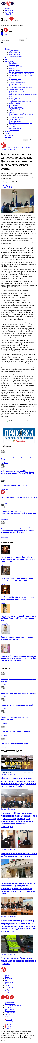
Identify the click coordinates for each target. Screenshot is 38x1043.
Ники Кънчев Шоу (15, 70)
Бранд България (14, 130)
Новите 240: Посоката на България (20, 123)
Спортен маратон (14, 98)
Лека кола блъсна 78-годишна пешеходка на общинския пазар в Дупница (18, 961)
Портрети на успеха (15, 107)
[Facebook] (8, 185)
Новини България (14, 52)
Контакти (8, 1007)
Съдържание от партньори (13, 1005)
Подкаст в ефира (14, 103)
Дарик (8, 147)
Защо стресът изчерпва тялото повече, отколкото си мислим (17, 638)
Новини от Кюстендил (8, 149)
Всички (3, 537)
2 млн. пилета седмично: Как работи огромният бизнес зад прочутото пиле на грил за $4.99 (18, 559)
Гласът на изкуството (16, 117)
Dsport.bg (9, 1020)
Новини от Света (14, 54)
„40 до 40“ (8, 14)
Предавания (9, 10)
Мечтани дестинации (16, 116)
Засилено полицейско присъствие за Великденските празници (19, 854)
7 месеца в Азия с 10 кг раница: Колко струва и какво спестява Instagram (17, 579)
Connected (12, 126)
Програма (8, 59)
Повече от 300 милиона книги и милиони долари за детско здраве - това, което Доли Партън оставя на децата (19, 658)
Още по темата (13, 105)
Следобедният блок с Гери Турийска (21, 75)
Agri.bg (8, 1028)
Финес (11, 110)
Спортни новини (14, 93)
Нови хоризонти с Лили (17, 91)
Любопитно (9, 58)
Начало (7, 977)
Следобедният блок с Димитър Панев (21, 72)
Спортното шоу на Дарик (17, 82)
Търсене (7, 989)
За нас (7, 1016)
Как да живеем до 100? (16, 109)
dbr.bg (3, 565)
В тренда (12, 77)
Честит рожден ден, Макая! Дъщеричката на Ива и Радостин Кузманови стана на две (18, 618)
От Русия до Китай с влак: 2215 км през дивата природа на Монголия (18, 598)
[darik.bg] (8, 5)
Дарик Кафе (13, 63)
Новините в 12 (13, 86)
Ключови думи (10, 1012)
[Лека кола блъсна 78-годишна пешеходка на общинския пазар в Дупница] (17, 952)
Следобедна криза (15, 121)
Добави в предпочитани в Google (20, 421)
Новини (7, 9)
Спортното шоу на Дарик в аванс (20, 102)
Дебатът (11, 112)
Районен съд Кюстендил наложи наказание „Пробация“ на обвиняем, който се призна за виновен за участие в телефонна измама (18, 888)
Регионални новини (15, 56)
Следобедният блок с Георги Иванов (21, 114)
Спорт (7, 133)
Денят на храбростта (15, 128)
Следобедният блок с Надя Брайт (20, 73)
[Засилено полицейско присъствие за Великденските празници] (17, 847)
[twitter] (7, 188)
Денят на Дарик (14, 65)
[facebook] (2, 188)
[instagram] (12, 999)
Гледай (5, 34)
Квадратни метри (14, 119)
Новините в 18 (13, 68)
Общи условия (9, 1002)
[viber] (10, 188)
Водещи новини (14, 51)
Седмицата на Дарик (15, 66)
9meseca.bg (4, 624)
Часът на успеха (14, 124)
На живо (7, 131)
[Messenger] (5, 185)
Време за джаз (13, 80)
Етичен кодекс (9, 1009)
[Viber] (2, 185)
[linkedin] (5, 188)
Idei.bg (8, 1024)
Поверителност (10, 1004)
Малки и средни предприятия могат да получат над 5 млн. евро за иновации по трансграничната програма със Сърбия (18, 782)
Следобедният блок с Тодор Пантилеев (22, 87)
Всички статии (10, 1011)
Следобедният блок (15, 84)
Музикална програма (16, 89)
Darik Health (9, 12)
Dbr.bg (8, 1026)
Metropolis (12, 100)
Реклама (7, 1014)
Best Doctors (9, 991)
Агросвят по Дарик (15, 79)
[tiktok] (3, 999)
